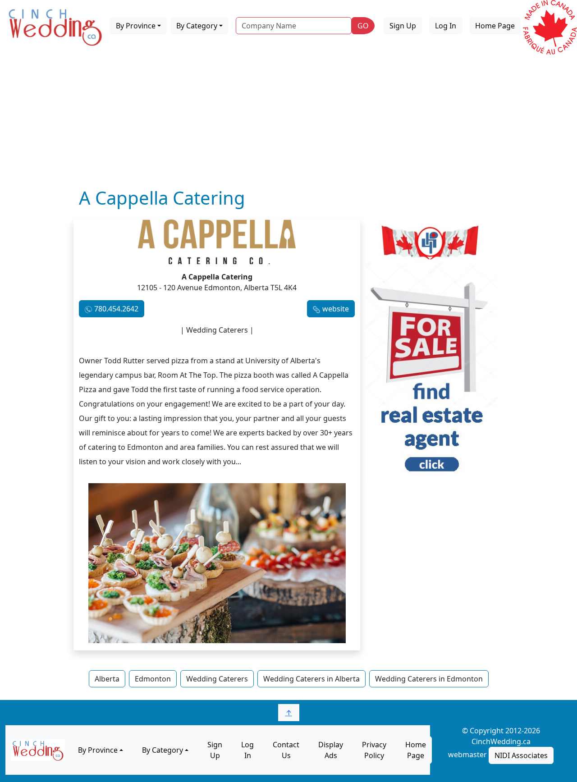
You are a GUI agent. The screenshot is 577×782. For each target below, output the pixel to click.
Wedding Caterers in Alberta (311, 679)
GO (363, 26)
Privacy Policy (374, 750)
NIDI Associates (521, 755)
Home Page (495, 26)
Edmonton (153, 679)
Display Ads (330, 750)
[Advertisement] (288, 119)
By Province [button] (136, 26)
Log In (445, 26)
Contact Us (286, 750)
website (335, 309)
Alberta (107, 679)
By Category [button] (196, 26)
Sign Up (402, 26)
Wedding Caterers (217, 679)
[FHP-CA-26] (432, 351)
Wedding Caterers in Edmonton (429, 679)
